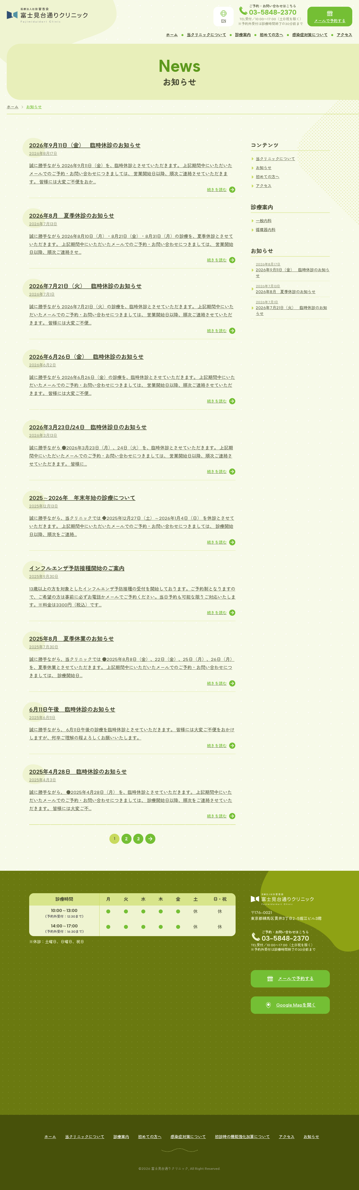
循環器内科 (265, 230)
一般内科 (263, 221)
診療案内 (243, 35)
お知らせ (34, 107)
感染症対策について (310, 35)
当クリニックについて (206, 35)
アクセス (344, 35)
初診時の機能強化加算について (242, 1136)
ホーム (172, 35)
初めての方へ (271, 35)
